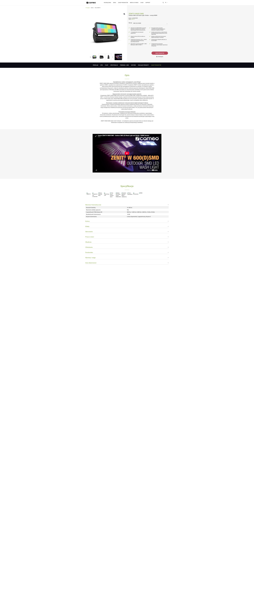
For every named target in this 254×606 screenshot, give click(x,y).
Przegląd (95, 65)
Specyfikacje (114, 65)
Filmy (106, 65)
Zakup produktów (159, 53)
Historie (133, 65)
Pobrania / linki (124, 65)
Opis (101, 65)
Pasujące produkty (143, 65)
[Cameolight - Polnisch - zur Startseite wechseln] (91, 2)
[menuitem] (107, 2)
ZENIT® (133, 19)
